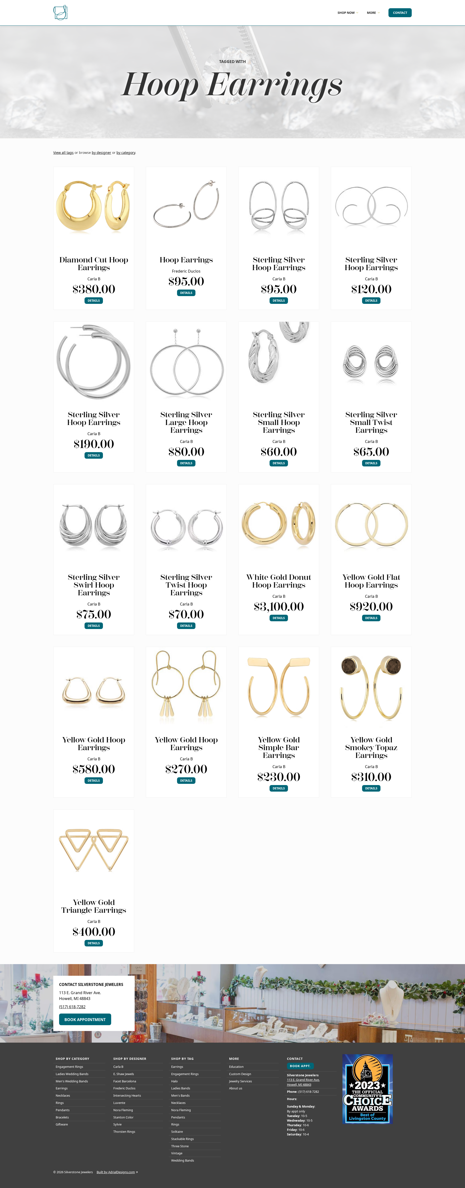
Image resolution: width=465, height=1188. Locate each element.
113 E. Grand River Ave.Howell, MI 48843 (303, 1082)
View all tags (63, 152)
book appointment (85, 1019)
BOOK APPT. (300, 1066)
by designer (101, 152)
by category (125, 152)
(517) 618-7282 (72, 1006)
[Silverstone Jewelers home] (61, 12)
